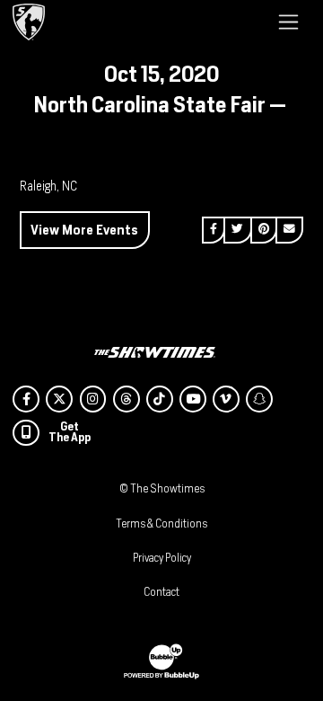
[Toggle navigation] (288, 21)
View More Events (84, 229)
